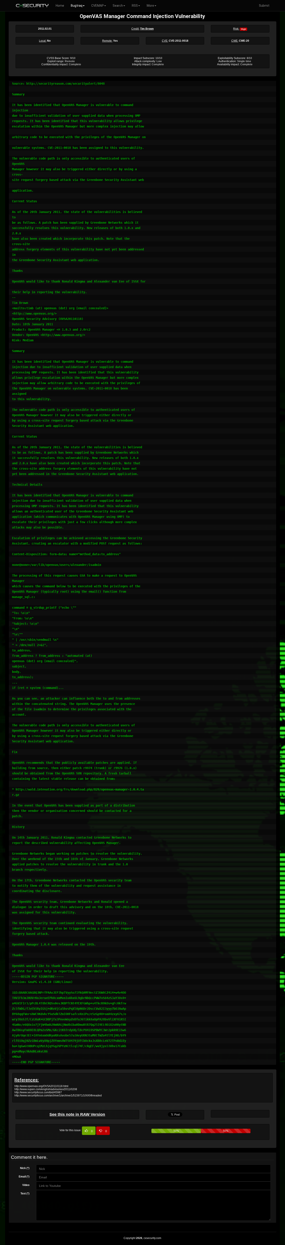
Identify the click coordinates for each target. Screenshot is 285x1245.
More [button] (150, 5)
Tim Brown (147, 28)
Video (25, 1185)
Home (60, 5)
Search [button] (118, 5)
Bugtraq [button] (76, 5)
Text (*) (24, 1193)
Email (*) (24, 1176)
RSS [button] (135, 5)
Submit (264, 5)
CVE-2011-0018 (178, 40)
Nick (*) (24, 1168)
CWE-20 (244, 40)
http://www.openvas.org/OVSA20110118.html (41, 1086)
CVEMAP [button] (97, 5)
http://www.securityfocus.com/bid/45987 (38, 1092)
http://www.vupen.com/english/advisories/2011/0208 (45, 1089)
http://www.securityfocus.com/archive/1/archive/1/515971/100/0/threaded (58, 1095)
